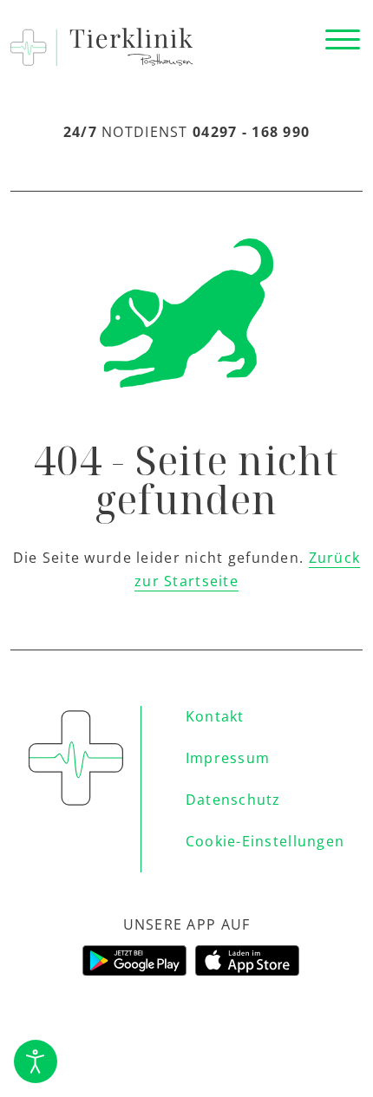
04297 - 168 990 (251, 131)
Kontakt (215, 716)
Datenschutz (233, 799)
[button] (342, 39)
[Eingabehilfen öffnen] (35, 1061)
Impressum (228, 757)
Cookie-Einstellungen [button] (265, 841)
